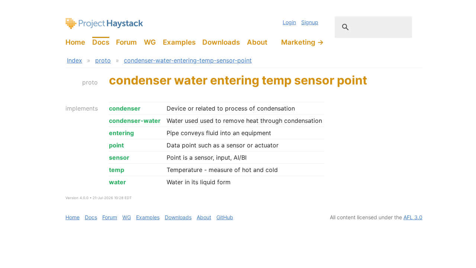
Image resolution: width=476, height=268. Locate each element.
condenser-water (135, 120)
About (257, 42)
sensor (119, 157)
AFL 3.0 (412, 217)
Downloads (221, 42)
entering (121, 133)
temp (116, 169)
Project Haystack (104, 23)
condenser (125, 108)
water (117, 182)
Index (74, 60)
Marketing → (302, 42)
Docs (100, 42)
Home (75, 42)
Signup (309, 22)
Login (289, 22)
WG (150, 42)
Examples (179, 42)
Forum (126, 42)
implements (81, 108)
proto (103, 60)
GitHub (224, 217)
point (116, 145)
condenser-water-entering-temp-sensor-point (188, 60)
